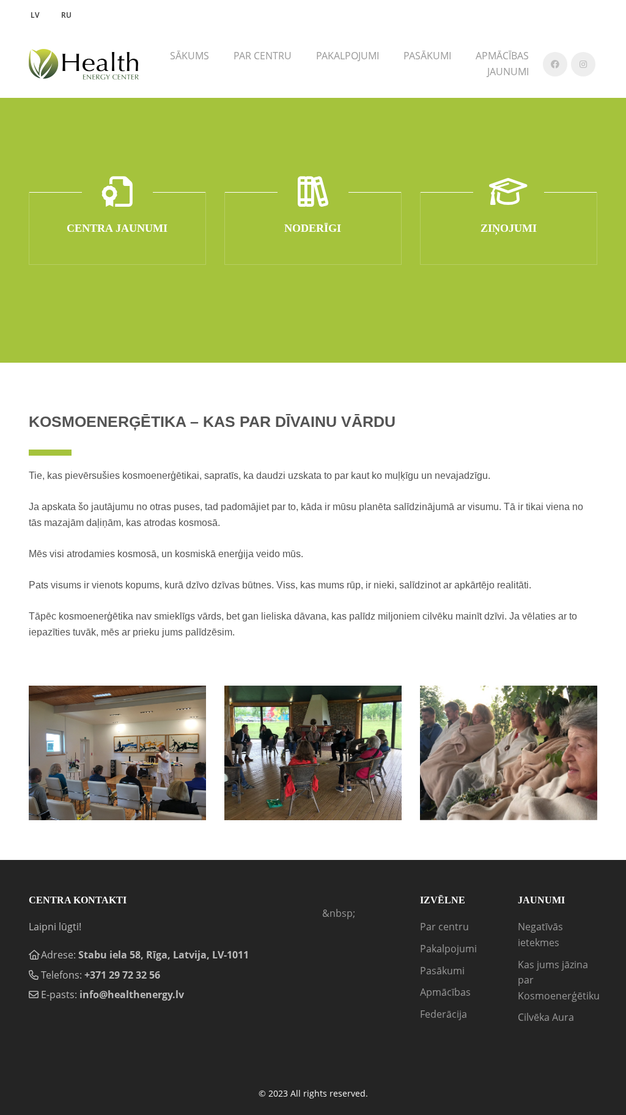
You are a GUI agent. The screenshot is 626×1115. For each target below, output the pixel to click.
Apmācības (445, 992)
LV (35, 15)
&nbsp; (338, 913)
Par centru (444, 926)
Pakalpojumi (448, 948)
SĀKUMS (189, 55)
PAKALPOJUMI (347, 55)
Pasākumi (427, 55)
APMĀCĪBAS (502, 55)
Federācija (443, 1014)
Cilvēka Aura (546, 1017)
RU (66, 15)
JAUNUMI (508, 71)
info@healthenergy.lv (131, 994)
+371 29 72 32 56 (122, 975)
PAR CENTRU (263, 55)
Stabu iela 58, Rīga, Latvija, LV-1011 (163, 954)
